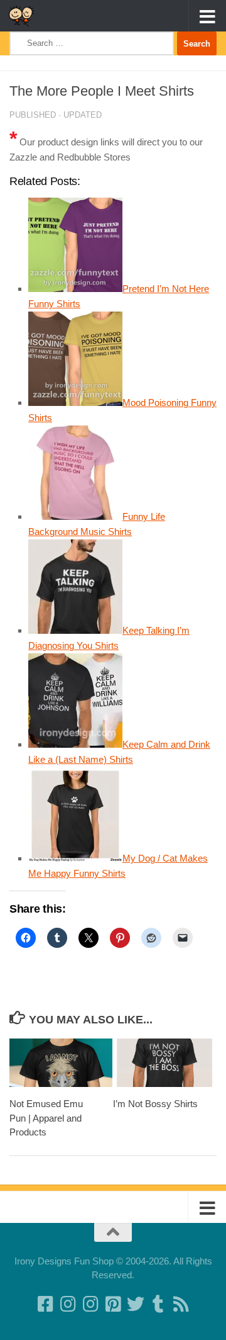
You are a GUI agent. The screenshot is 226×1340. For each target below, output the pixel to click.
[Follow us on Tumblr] (158, 1304)
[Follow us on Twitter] (135, 1304)
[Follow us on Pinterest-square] (113, 1304)
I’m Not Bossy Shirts (155, 1103)
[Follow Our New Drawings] (68, 1304)
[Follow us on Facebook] (45, 1304)
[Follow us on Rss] (181, 1304)
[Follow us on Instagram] (90, 1304)
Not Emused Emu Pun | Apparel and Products (46, 1117)
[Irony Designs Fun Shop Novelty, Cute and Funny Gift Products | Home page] (25, 15)
